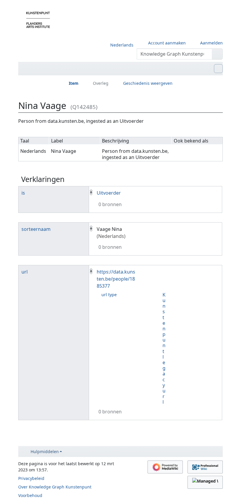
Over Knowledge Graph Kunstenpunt (54, 487)
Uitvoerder (109, 193)
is (23, 193)
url (24, 272)
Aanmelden (211, 43)
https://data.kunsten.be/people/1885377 (116, 279)
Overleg (100, 83)
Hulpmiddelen (45, 451)
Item (73, 83)
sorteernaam (36, 229)
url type (109, 294)
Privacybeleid (31, 478)
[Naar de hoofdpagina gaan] (38, 19)
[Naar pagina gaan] (217, 53)
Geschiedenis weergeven (148, 83)
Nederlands (121, 45)
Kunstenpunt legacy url (164, 348)
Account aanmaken (167, 43)
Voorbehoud (30, 495)
